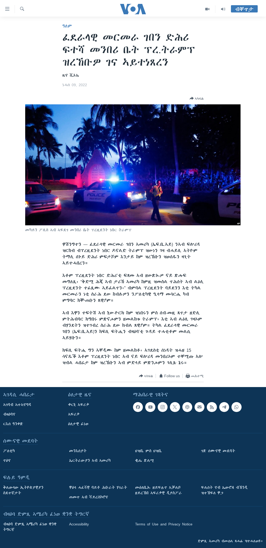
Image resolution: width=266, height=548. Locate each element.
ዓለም (67, 26)
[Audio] (223, 9)
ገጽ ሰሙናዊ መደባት (218, 451)
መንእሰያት (78, 451)
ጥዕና (7, 460)
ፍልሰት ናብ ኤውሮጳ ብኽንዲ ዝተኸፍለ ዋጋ (224, 490)
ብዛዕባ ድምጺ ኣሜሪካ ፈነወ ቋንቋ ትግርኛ (29, 527)
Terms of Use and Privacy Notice (163, 524)
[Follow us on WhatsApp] (236, 407)
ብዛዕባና (9, 414)
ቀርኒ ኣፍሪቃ (78, 404)
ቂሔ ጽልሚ (144, 460)
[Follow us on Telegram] (224, 407)
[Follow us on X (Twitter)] (175, 407)
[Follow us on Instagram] (163, 407)
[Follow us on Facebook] (138, 407)
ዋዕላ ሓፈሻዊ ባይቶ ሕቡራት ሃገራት (98, 487)
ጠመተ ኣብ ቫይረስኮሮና (88, 497)
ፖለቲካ (9, 451)
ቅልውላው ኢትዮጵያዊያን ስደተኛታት (23, 490)
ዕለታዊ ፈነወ (78, 424)
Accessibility (79, 524)
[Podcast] (187, 407)
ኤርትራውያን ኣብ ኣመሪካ (90, 460)
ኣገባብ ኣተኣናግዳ (17, 404)
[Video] (207, 9)
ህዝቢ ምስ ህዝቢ (148, 451)
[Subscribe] (199, 407)
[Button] (197, 98)
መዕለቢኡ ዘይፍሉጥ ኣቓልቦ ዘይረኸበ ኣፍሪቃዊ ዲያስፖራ (158, 490)
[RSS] (212, 407)
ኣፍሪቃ (73, 414)
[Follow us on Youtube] (150, 407)
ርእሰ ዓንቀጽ (13, 424)
